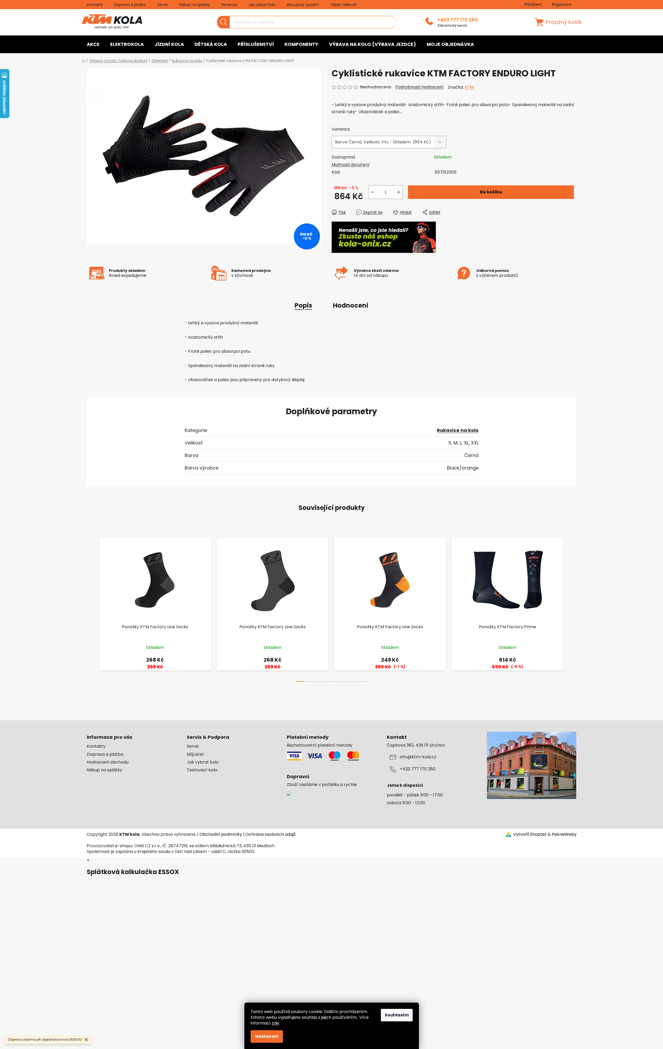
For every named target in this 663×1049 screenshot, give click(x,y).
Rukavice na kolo (458, 430)
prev (91, 608)
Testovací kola (202, 770)
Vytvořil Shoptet (530, 834)
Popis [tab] (303, 305)
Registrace (561, 4)
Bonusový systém (303, 4)
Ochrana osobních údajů (270, 834)
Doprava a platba (130, 4)
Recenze (229, 4)
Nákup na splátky (194, 4)
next (572, 608)
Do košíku (491, 192)
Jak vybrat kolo (262, 4)
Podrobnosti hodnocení (419, 87)
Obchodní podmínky (221, 834)
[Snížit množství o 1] (372, 192)
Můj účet (195, 754)
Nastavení (266, 1036)
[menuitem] (93, 44)
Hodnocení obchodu (107, 762)
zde (275, 1023)
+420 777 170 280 (457, 20)
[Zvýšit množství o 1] (398, 192)
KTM (469, 87)
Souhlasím (397, 1015)
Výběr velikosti (343, 4)
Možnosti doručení (350, 165)
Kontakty (95, 4)
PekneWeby (564, 834)
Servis (162, 4)
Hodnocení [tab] (350, 305)
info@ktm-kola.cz (418, 757)
